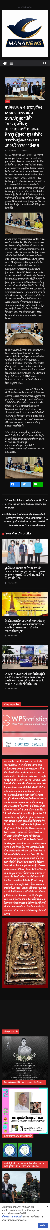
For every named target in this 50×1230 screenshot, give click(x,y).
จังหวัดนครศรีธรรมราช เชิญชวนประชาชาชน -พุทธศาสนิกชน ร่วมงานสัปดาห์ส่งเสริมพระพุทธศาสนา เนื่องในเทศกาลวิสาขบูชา (25, 625)
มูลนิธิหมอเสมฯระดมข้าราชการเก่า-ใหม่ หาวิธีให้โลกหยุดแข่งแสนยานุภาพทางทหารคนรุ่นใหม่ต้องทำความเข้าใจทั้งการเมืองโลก (25, 573)
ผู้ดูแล (25, 150)
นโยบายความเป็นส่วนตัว (12, 1216)
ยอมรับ (42, 1225)
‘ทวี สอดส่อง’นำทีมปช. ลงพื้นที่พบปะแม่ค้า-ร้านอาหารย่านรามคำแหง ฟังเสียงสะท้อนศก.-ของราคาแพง (26, 504)
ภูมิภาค (7, 101)
